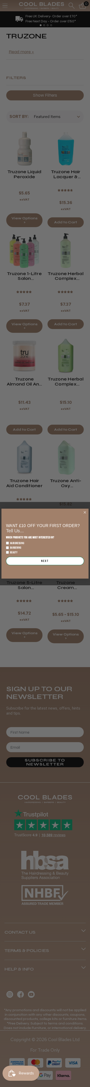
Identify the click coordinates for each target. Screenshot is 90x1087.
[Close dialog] (84, 512)
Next (45, 561)
